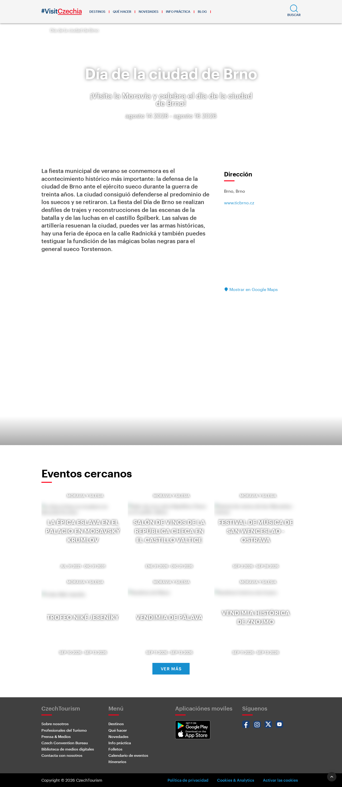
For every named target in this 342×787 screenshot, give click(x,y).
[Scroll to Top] (331, 776)
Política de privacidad (188, 780)
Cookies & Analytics (235, 780)
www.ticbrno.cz (239, 202)
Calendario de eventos (128, 755)
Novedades (148, 11)
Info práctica (178, 11)
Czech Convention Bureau (64, 743)
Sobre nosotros (55, 723)
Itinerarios (117, 761)
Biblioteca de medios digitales (67, 749)
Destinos (97, 11)
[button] (294, 11)
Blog (202, 11)
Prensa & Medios (56, 736)
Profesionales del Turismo (64, 730)
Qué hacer (122, 11)
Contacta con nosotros (61, 755)
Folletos (115, 749)
